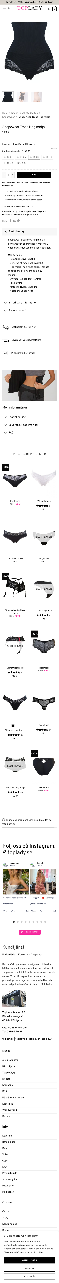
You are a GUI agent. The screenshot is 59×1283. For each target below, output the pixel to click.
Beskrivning (16, 231)
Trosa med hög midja (15, 787)
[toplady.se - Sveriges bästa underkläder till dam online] (30, 8)
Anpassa (29, 1268)
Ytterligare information (23, 303)
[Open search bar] (9, 8)
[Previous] (7, 52)
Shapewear (17, 214)
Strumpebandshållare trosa (15, 611)
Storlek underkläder (11, 151)
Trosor (35, 214)
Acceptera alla (29, 1260)
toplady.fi (47, 1039)
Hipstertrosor (44, 668)
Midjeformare (30, 211)
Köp (34, 174)
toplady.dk (34, 1039)
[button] (4, 8)
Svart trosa (15, 501)
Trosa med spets (15, 558)
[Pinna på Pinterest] (18, 220)
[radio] (8, 157)
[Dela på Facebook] (10, 220)
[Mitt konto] (48, 8)
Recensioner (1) (18, 310)
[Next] (52, 52)
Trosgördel (27, 214)
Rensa (54, 149)
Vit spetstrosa (44, 501)
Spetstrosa (44, 725)
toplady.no (21, 1039)
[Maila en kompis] (14, 220)
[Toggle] (5, 231)
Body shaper (18, 211)
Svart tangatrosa (44, 610)
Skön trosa (44, 787)
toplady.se (8, 1039)
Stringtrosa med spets (15, 730)
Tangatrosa (44, 558)
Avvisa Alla (29, 1276)
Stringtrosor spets (15, 668)
